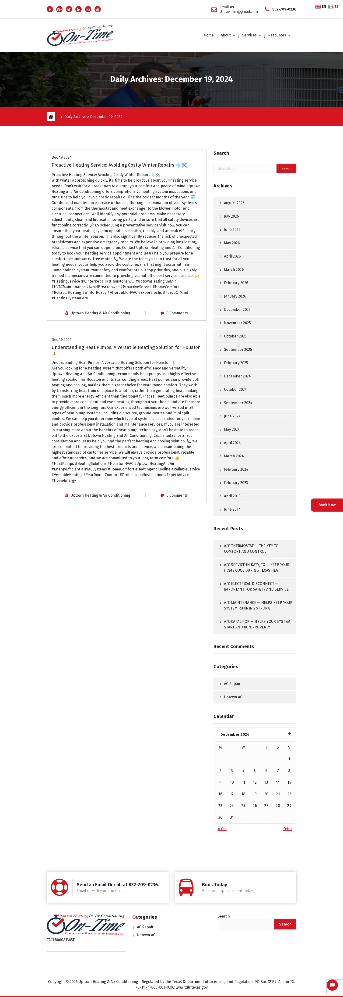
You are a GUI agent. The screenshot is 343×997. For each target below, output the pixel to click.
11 (243, 782)
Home (209, 35)
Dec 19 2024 (62, 157)
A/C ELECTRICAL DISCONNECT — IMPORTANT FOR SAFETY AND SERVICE (256, 586)
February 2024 (236, 469)
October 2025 (235, 336)
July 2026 (231, 216)
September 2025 (238, 349)
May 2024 (232, 429)
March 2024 (234, 456)
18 (243, 794)
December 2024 (237, 376)
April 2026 (232, 256)
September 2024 (238, 403)
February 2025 (236, 363)
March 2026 (234, 269)
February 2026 (236, 283)
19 (255, 794)
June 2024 (232, 416)
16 (220, 794)
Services (249, 35)
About (226, 35)
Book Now (327, 505)
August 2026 (234, 203)
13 (266, 782)
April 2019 (232, 496)
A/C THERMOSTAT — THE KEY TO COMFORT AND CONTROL (251, 549)
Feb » (287, 829)
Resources (277, 35)
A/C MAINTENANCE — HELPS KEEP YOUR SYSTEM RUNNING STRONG (258, 605)
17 (232, 794)
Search (224, 916)
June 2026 (232, 229)
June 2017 (232, 509)
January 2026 (235, 296)
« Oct (222, 829)
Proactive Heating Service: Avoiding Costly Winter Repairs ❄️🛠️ (119, 165)
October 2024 (235, 389)
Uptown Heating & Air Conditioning (100, 313)
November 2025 (237, 323)
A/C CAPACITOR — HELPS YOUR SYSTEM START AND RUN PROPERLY (257, 624)
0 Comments (177, 313)
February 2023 (236, 483)
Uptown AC (233, 697)
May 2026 (232, 243)
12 (255, 782)
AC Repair (232, 683)
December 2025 (237, 309)
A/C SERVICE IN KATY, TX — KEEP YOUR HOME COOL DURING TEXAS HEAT (256, 568)
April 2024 (232, 443)
